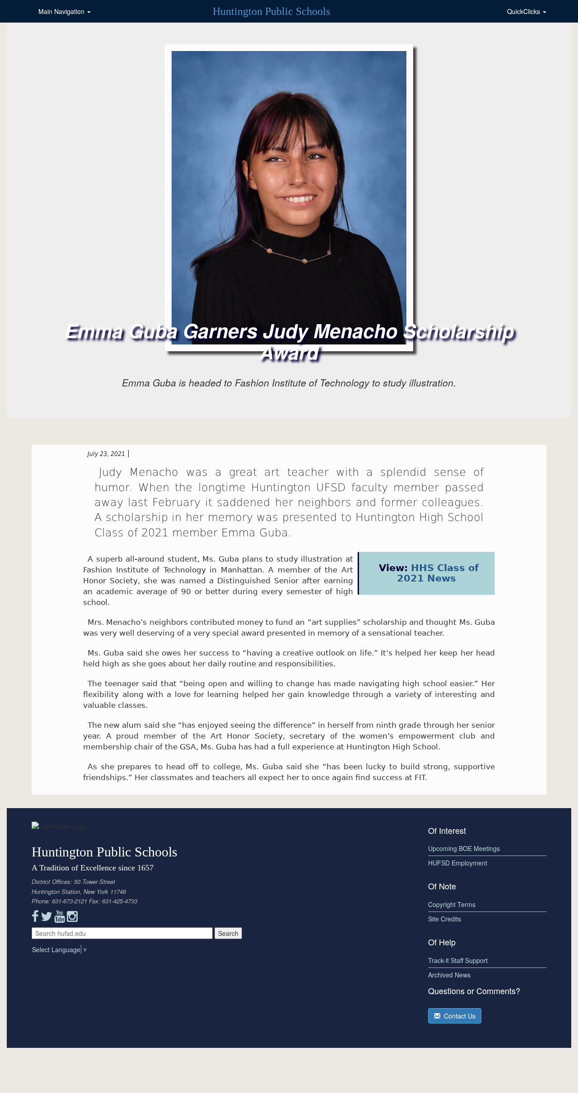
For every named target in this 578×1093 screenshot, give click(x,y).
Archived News (449, 974)
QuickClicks (524, 11)
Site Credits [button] (444, 918)
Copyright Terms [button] (451, 904)
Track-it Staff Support (458, 960)
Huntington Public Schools (271, 11)
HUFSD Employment (457, 862)
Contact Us (457, 1015)
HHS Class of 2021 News (438, 573)
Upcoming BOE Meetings (464, 848)
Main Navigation (62, 11)
